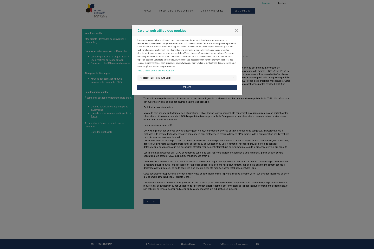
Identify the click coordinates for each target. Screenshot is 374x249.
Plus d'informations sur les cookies (155, 70)
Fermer (187, 87)
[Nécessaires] (232, 78)
